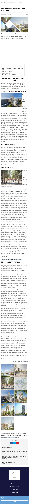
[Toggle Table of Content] (21, 66)
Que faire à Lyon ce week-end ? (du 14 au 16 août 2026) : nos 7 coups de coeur (14, 452)
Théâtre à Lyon (14, 492)
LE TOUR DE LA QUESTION (9, 74)
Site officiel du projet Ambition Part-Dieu (12, 259)
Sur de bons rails (7, 73)
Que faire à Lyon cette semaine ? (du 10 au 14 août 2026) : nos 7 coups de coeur (13, 461)
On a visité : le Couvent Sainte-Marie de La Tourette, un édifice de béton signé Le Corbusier (14, 457)
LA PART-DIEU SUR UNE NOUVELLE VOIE (13, 68)
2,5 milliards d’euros (7, 71)
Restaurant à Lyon (14, 486)
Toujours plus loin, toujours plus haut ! (11, 69)
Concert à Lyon (14, 489)
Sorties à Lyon (14, 484)
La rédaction (3, 14)
